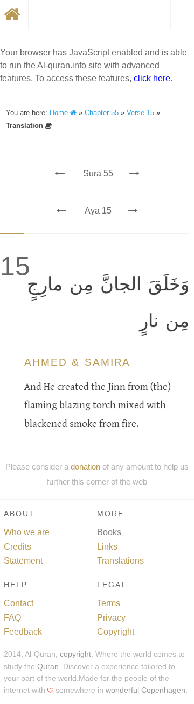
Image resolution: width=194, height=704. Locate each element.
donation (85, 466)
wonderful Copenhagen (145, 690)
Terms (108, 603)
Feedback (23, 631)
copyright (75, 654)
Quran (48, 667)
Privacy (111, 617)
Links (107, 546)
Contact (18, 603)
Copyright (115, 631)
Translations (120, 560)
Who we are (27, 532)
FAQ (12, 617)
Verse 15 (140, 113)
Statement (23, 560)
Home (60, 113)
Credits (17, 546)
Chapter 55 (102, 113)
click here (152, 78)
